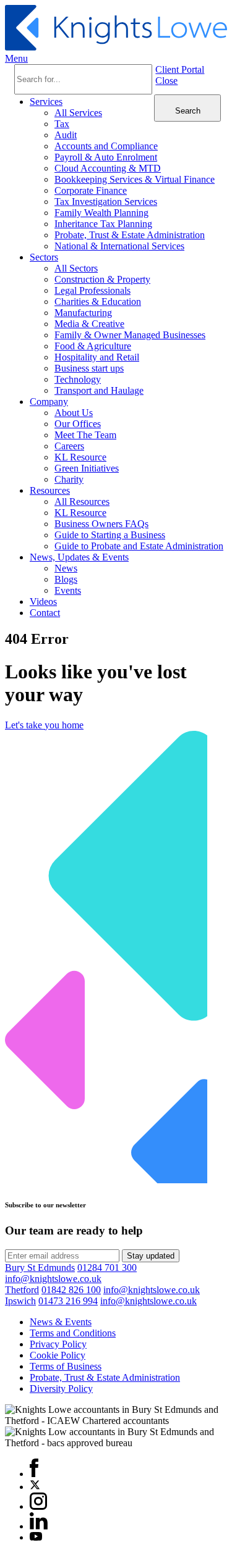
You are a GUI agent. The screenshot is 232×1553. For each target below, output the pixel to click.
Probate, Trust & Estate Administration (129, 235)
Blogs (65, 579)
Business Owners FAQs (101, 523)
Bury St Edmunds (40, 1267)
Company (49, 401)
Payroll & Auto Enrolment (105, 157)
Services (46, 101)
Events (67, 590)
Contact (45, 612)
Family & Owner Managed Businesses (129, 335)
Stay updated (150, 1255)
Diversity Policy (61, 1388)
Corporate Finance (90, 190)
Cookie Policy (57, 1355)
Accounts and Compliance (106, 146)
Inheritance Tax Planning (103, 224)
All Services (78, 112)
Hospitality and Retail (96, 357)
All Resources (82, 501)
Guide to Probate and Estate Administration (138, 546)
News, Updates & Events (79, 557)
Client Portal (179, 69)
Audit (65, 135)
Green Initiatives (86, 468)
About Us (73, 412)
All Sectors (76, 268)
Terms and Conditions (73, 1333)
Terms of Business (65, 1366)
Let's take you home (44, 725)
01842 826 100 (71, 1289)
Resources (50, 490)
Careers (69, 446)
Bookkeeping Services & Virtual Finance (134, 179)
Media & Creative (89, 324)
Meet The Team (85, 435)
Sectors (44, 257)
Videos (43, 601)
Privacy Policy (58, 1344)
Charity (69, 479)
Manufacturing (83, 312)
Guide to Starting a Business (109, 535)
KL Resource (80, 457)
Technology (77, 379)
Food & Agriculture (92, 346)
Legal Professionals (92, 290)
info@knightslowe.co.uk (53, 1278)
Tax (61, 124)
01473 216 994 (68, 1301)
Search (187, 110)
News (65, 568)
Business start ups (89, 368)
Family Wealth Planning (101, 212)
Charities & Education (97, 301)
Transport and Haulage (99, 390)
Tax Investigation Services (105, 201)
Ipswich (20, 1301)
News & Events (61, 1322)
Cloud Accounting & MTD (107, 168)
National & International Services (119, 246)
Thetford (22, 1289)
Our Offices (77, 423)
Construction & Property (102, 279)
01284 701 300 (107, 1267)
